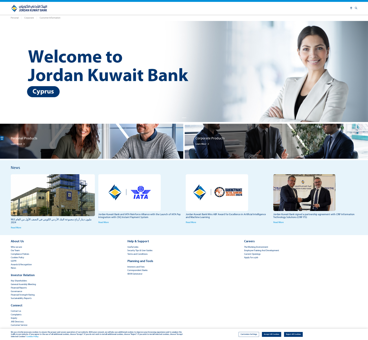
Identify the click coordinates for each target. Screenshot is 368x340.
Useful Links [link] (132, 247)
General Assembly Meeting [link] (23, 284)
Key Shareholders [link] (19, 281)
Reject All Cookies (293, 334)
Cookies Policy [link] (17, 257)
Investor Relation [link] (23, 275)
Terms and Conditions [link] (137, 254)
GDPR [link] (13, 261)
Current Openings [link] (252, 254)
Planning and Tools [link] (140, 261)
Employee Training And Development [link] (261, 250)
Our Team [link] (15, 250)
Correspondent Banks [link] (137, 270)
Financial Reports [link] (19, 288)
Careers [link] (249, 241)
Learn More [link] (200, 144)
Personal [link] (15, 18)
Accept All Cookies (271, 334)
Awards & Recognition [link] (21, 265)
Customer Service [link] (19, 325)
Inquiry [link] (14, 318)
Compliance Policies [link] (20, 254)
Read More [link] (16, 228)
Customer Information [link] (50, 18)
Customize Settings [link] (248, 334)
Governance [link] (16, 291)
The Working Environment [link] (256, 247)
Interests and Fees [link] (136, 267)
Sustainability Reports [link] (21, 298)
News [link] (13, 268)
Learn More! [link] (16, 144)
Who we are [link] (16, 247)
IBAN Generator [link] (134, 274)
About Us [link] (17, 241)
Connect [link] (16, 305)
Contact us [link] (16, 311)
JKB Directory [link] (17, 322)
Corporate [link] (29, 18)
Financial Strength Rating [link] (23, 295)
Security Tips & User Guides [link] (140, 250)
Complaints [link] (16, 315)
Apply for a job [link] (251, 257)
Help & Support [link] (138, 241)
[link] (2, 138)
